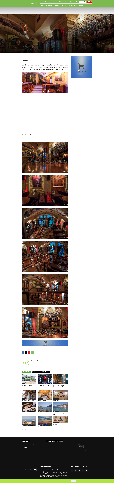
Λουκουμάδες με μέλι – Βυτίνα (28, 400)
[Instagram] (44, 2)
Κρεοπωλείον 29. (56, 400)
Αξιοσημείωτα (40, 383)
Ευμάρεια (55, 424)
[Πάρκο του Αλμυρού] (45, 421)
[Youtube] (50, 2)
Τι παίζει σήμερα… (73, 5)
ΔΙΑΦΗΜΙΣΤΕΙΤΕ (82, 1)
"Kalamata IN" (26, 49)
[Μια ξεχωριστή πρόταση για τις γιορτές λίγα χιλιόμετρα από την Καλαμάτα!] (45, 379)
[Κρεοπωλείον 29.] (60, 394)
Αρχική (23, 9)
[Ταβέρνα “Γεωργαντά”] (45, 394)
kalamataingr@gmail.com (30, 444)
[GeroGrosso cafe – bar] (45, 407)
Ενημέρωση (57, 5)
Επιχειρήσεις (28, 9)
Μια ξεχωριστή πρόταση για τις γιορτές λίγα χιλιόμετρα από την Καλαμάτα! (44, 387)
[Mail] (46, 2)
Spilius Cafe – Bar (25, 426)
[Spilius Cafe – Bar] (29, 421)
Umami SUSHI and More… (27, 413)
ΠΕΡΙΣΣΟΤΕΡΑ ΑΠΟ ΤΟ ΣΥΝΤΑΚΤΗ (40, 371)
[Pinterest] (29, 352)
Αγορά (23, 383)
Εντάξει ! (73, 480)
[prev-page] (22, 429)
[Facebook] (41, 2)
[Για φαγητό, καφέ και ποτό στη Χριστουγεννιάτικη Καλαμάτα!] (60, 379)
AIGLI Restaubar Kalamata (27, 385)
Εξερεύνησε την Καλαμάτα (46, 5)
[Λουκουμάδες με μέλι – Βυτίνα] (29, 394)
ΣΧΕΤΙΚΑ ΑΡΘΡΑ (26, 371)
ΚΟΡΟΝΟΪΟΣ (89, 1)
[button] (90, 5)
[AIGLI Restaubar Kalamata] (29, 379)
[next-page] (25, 429)
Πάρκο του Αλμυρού (42, 426)
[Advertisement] (81, 102)
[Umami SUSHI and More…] (29, 407)
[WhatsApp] (32, 352)
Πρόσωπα (64, 5)
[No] (112, 481)
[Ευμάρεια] (60, 419)
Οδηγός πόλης (81, 5)
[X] (48, 2)
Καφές (33, 9)
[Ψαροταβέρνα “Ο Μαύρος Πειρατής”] (60, 407)
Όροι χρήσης (24, 447)
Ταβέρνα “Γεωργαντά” (42, 400)
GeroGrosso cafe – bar (42, 413)
